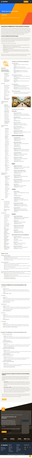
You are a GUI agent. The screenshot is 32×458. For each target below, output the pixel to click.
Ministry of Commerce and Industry (6, 240)
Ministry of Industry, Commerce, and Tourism (7, 247)
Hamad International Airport (10, 347)
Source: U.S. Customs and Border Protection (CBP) (7, 80)
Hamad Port (7, 319)
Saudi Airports (8, 353)
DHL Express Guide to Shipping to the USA (10, 278)
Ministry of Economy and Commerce (6, 237)
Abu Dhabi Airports (8, 360)
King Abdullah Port (8, 310)
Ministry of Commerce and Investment (6, 230)
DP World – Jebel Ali (8, 293)
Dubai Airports (8, 340)
